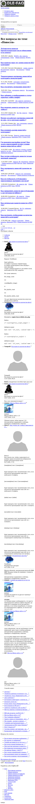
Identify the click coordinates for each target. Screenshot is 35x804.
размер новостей (25, 135)
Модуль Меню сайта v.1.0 (18, 403)
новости (24, 56)
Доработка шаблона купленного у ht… (16, 693)
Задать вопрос (5, 8)
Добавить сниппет (10, 14)
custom (25, 68)
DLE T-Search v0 (9, 727)
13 (14, 228)
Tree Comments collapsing (12, 717)
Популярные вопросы (14, 770)
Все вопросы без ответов (8, 759)
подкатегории (24, 82)
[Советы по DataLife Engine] (12, 6)
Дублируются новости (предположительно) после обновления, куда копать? (16, 50)
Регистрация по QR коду (12, 705)
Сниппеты (7, 796)
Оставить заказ (8, 11)
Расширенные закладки (19, 556)
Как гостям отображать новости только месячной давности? (16, 157)
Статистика (7, 798)
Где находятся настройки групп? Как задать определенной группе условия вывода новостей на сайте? (15, 144)
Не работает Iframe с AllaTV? (13, 750)
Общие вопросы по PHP (25, 102)
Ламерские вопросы (7, 152)
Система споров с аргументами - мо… (16, 729)
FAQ (5, 769)
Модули (19, 163)
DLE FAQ (4, 33)
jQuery (10, 783)
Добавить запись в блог (11, 16)
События (7, 235)
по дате (9, 151)
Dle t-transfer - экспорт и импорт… (15, 721)
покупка (7, 691)
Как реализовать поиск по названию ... (16, 754)
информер (28, 208)
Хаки (13, 114)
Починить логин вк (10, 701)
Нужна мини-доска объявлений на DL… (17, 703)
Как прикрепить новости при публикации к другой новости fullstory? (17, 192)
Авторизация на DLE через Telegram (16, 725)
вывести (3, 151)
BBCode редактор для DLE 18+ (14, 713)
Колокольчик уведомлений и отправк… (17, 731)
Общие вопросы (20, 57)
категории (16, 82)
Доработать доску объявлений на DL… (16, 695)
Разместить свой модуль (11, 12)
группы (23, 149)
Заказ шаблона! (9, 697)
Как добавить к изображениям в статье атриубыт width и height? (16, 96)
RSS (24, 761)
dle (18, 113)
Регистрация (10, 28)
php (21, 56)
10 (1, 223)
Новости (16, 135)
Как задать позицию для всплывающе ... (17, 756)
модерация (15, 90)
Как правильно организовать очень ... (16, 748)
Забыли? (3, 28)
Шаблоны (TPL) (17, 137)
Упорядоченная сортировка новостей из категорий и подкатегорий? (16, 77)
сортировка (23, 123)
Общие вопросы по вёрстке (25, 175)
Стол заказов (8, 793)
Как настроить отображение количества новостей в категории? (16, 216)
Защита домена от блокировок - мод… (16, 719)
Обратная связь (9, 799)
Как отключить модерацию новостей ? (16, 87)
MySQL (16, 56)
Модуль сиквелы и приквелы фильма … (17, 709)
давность (31, 161)
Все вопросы (20, 69)
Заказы (6, 236)
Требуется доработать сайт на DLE (15, 707)
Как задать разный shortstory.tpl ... (14, 744)
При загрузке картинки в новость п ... (16, 746)
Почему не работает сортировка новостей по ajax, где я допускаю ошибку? (17, 119)
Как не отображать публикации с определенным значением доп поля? (15, 180)
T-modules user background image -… (15, 723)
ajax (18, 123)
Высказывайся (9, 762)
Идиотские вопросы (14, 778)
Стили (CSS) (26, 137)
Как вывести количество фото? (18, 241)
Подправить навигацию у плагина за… (16, 699)
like (20, 113)
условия (28, 149)
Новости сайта (8, 790)
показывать (24, 161)
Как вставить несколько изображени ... (16, 738)
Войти (3, 27)
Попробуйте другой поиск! (26, 32)
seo (22, 173)
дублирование (5, 57)
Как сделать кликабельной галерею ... (16, 752)
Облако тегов (12, 33)
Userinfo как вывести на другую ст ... (16, 742)
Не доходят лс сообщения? (12, 740)
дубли (12, 57)
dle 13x (22, 208)
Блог (5, 791)
